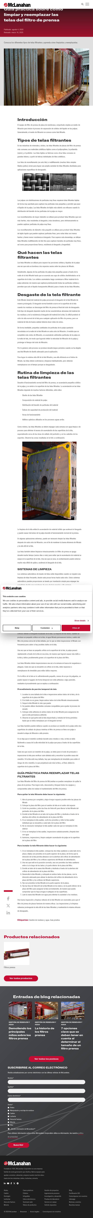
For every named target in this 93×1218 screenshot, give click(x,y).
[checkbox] (46, 1116)
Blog (70, 1190)
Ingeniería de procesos (51, 1193)
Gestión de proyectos (51, 1190)
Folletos (25, 1193)
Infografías (26, 1196)
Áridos (6, 1190)
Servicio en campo (50, 1202)
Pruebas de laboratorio (51, 1199)
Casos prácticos (28, 1190)
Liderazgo (72, 1199)
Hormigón (7, 1196)
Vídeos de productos (29, 1205)
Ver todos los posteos (46, 1059)
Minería (6, 1205)
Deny (17, 628)
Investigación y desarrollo (52, 1196)
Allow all (76, 628)
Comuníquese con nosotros (78, 1196)
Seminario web (28, 1202)
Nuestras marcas (74, 1205)
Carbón (6, 1193)
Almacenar (23, 1211)
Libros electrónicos (29, 1199)
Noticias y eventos (75, 1202)
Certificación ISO (74, 1193)
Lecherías (7, 1199)
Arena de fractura (9, 1202)
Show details (79, 621)
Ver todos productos (21, 978)
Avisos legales (34, 1211)
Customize (45, 628)
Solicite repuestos (50, 1205)
